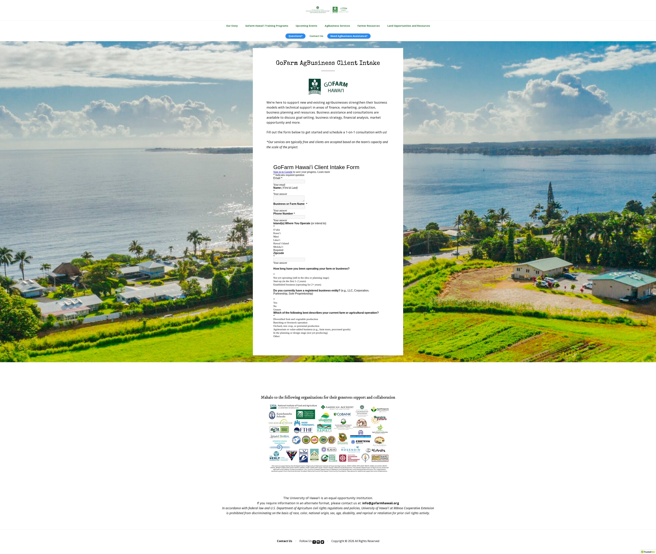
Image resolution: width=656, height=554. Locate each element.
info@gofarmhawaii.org (380, 503)
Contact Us (284, 541)
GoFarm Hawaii (328, 10)
